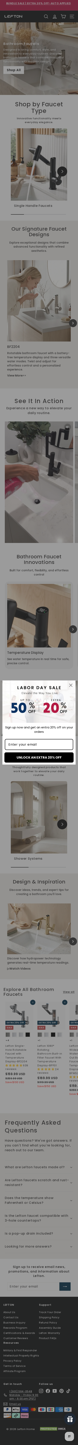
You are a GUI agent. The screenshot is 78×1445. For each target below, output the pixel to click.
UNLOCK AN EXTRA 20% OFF (39, 757)
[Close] (71, 685)
